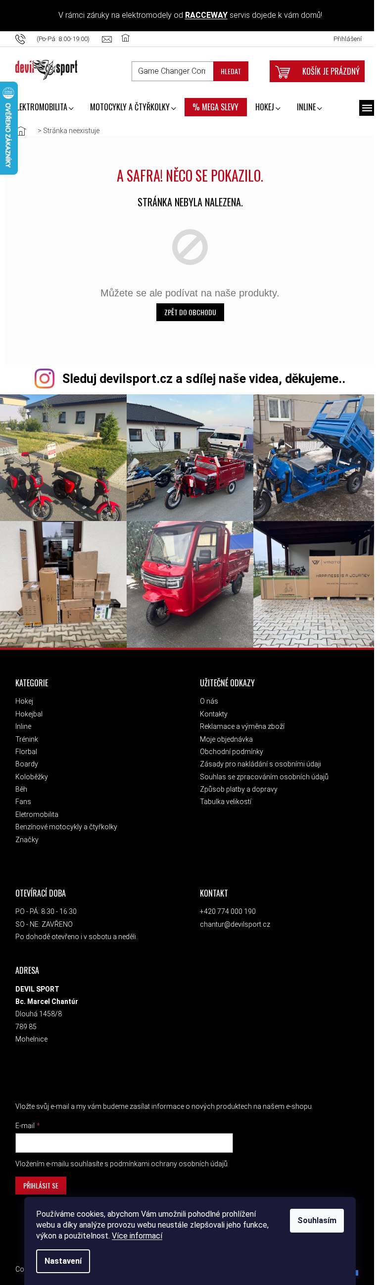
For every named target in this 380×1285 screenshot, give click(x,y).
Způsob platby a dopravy (236, 785)
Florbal (23, 748)
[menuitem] (40, 108)
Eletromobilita (33, 810)
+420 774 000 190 (225, 907)
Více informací (134, 1235)
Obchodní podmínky (228, 748)
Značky (24, 836)
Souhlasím (313, 1220)
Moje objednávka (223, 735)
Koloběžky (28, 773)
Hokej (21, 697)
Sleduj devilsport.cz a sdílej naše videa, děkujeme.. (200, 379)
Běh (18, 785)
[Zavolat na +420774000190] (55, 39)
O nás (206, 697)
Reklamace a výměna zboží (239, 722)
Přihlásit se (37, 1181)
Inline (20, 722)
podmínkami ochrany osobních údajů (166, 1160)
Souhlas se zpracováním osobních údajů (261, 773)
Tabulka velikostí (222, 798)
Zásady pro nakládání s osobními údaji (257, 760)
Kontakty (211, 710)
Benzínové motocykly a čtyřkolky (63, 823)
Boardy (23, 760)
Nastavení (60, 1261)
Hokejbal (26, 710)
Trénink (23, 735)
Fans (20, 798)
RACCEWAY (203, 15)
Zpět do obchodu (187, 312)
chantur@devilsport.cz (232, 920)
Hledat (228, 71)
